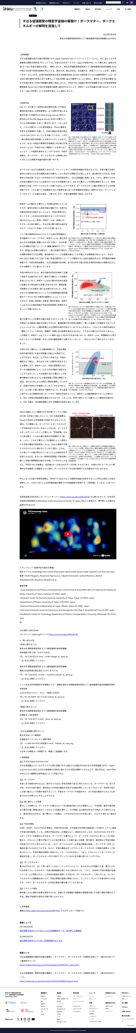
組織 (42, 1001)
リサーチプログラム (78, 996)
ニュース (109, 9)
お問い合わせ (86, 3)
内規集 (107, 1008)
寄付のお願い (98, 3)
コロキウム (75, 999)
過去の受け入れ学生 (61, 1022)
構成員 (87, 9)
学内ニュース (92, 999)
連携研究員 (59, 1011)
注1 (106, 58)
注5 (27, 90)
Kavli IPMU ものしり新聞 (95, 1021)
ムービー (33, 220)
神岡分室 (43, 1006)
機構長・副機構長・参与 (63, 999)
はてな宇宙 (92, 1011)
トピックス (92, 1019)
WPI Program (44, 999)
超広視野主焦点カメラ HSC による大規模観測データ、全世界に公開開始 (50, 930)
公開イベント (92, 1006)
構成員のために (54, 3)
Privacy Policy (130, 1025)
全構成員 (59, 996)
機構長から (43, 996)
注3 (67, 78)
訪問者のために (41, 3)
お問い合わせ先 (44, 1009)
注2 (79, 62)
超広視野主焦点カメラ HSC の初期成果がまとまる (41, 940)
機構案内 (77, 9)
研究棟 (42, 1014)
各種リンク (124, 999)
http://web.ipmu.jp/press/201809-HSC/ (43, 910)
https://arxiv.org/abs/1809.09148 (74, 496)
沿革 (42, 1011)
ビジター (59, 1016)
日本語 (131, 3)
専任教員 (59, 1001)
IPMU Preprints (76, 1006)
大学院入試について (126, 996)
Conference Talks (77, 1009)
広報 (118, 9)
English (127, 3)
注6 (58, 335)
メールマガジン (93, 1016)
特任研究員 (59, 1006)
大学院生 (59, 1014)
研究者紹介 (92, 1014)
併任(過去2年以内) (61, 1009)
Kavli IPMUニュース (94, 1008)
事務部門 (43, 1004)
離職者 (58, 1019)
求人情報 (128, 9)
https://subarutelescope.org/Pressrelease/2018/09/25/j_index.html (49, 964)
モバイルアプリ (109, 996)
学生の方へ (66, 3)
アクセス (76, 3)
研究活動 (98, 9)
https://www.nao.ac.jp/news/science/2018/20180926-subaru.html (49, 981)
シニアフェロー (60, 1004)
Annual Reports (77, 1011)
